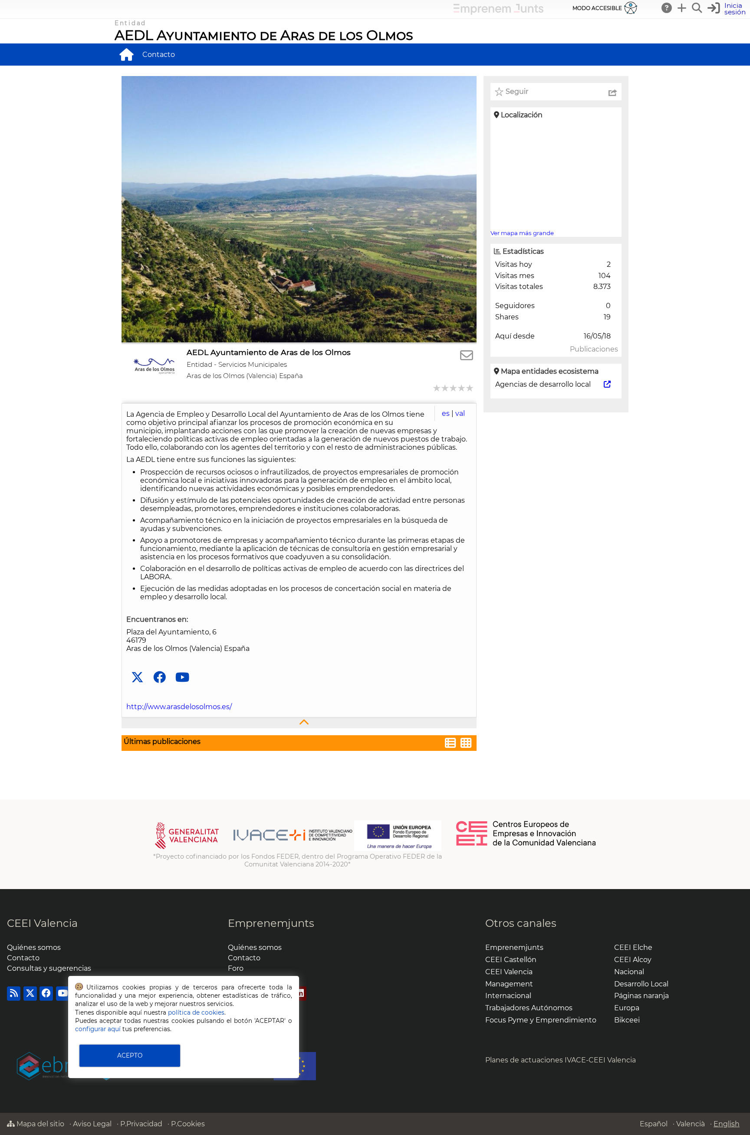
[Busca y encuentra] (697, 7)
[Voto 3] (454, 388)
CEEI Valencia (42, 923)
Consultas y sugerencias (49, 968)
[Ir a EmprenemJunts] (498, 12)
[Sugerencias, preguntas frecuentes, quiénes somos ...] (667, 7)
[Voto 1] (437, 388)
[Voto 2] (445, 388)
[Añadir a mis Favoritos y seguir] (499, 91)
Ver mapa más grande (522, 232)
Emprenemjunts (271, 923)
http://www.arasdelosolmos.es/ (179, 707)
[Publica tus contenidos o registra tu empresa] (682, 7)
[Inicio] (126, 54)
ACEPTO (129, 1055)
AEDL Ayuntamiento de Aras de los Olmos (264, 35)
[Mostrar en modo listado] (450, 744)
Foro (235, 968)
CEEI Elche (633, 947)
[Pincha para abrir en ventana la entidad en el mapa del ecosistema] (607, 384)
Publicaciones (594, 349)
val (460, 413)
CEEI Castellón (510, 960)
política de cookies (196, 1012)
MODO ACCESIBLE (597, 8)
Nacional (629, 972)
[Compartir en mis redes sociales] (613, 91)
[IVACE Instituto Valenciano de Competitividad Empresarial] (253, 849)
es (446, 413)
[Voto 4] (462, 388)
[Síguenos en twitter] (137, 678)
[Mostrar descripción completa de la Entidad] (299, 722)
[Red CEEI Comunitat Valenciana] (526, 844)
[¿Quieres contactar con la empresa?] (466, 356)
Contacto (158, 54)
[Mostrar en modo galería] (466, 744)
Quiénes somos (34, 947)
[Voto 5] (470, 388)
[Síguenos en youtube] (182, 678)
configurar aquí (98, 1028)
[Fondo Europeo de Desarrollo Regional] (397, 849)
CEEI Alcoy (632, 960)
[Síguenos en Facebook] (159, 678)
